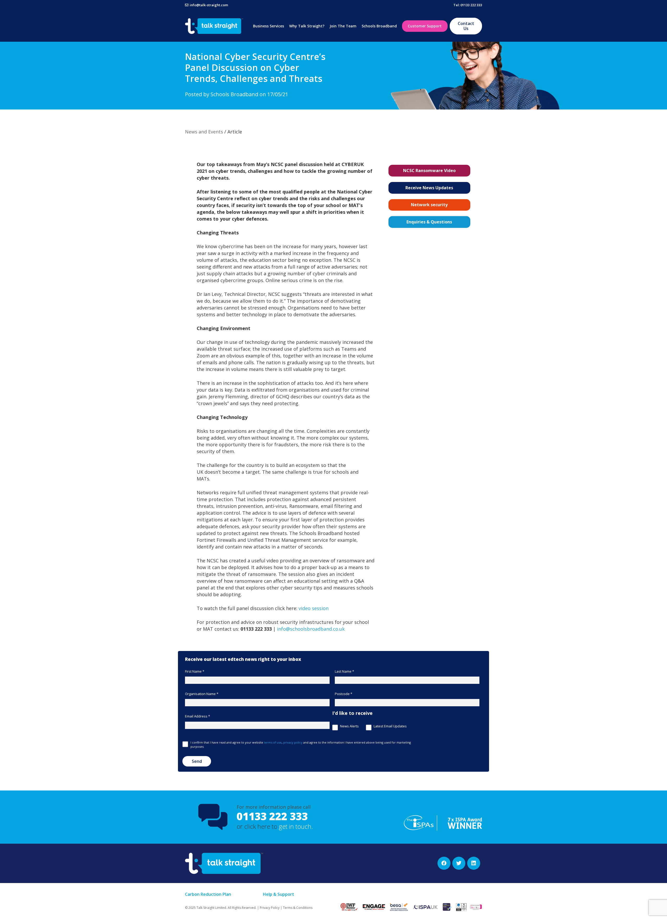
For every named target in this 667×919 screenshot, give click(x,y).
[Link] (214, 26)
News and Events (204, 132)
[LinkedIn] (473, 863)
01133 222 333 (272, 816)
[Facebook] (443, 863)
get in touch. (296, 826)
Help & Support (278, 894)
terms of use (273, 742)
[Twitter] (458, 863)
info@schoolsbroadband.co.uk (311, 629)
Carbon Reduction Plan (208, 894)
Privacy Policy (270, 907)
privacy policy (292, 742)
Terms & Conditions (297, 907)
